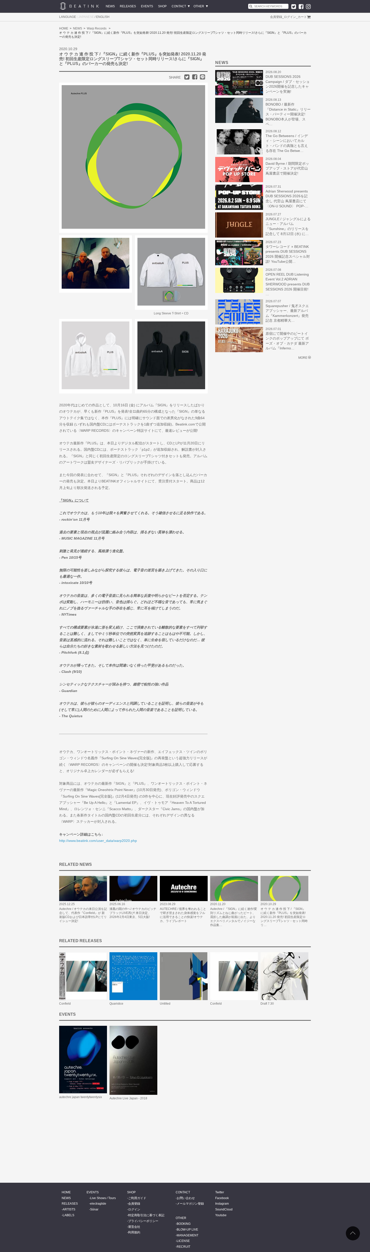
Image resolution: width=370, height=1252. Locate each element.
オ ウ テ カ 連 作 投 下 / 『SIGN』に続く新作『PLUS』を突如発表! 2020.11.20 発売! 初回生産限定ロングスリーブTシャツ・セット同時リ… (284, 917)
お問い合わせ (186, 1198)
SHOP (162, 6)
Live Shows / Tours (103, 1198)
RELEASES (128, 6)
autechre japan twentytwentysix (80, 1097)
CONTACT (179, 6)
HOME (63, 28)
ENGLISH (102, 17)
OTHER (199, 6)
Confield (65, 1003)
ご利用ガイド (137, 1198)
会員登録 (276, 17)
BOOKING (184, 1224)
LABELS (68, 1215)
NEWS (110, 6)
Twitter (219, 1192)
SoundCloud (224, 1209)
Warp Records (96, 28)
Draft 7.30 (267, 1003)
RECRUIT (183, 1246)
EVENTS (147, 6)
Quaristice (116, 1003)
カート (302, 17)
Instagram (222, 1203)
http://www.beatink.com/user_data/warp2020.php (98, 841)
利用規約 (134, 1232)
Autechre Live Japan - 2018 (128, 1098)
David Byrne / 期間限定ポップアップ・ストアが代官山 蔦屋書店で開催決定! (287, 168)
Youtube (221, 1215)
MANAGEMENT (187, 1235)
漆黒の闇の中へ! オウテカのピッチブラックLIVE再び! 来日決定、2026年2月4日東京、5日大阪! (132, 913)
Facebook (222, 1198)
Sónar (94, 1209)
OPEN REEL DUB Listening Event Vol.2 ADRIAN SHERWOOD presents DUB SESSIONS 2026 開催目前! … (288, 284)
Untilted (165, 1003)
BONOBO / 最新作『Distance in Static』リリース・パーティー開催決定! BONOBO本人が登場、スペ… (288, 114)
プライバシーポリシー (143, 1221)
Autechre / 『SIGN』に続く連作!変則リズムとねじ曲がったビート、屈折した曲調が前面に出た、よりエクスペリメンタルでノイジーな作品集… (233, 917)
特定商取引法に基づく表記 (146, 1215)
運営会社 (134, 1227)
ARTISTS (69, 1209)
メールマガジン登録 (190, 1203)
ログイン (290, 17)
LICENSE (183, 1241)
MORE (302, 357)
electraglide (98, 1203)
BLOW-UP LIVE (187, 1229)
